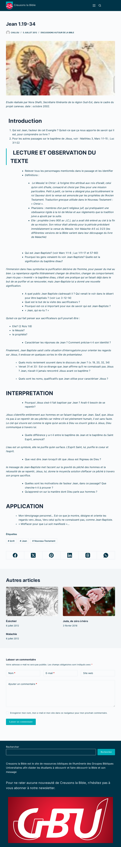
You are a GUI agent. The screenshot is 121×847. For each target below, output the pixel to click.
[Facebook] (15, 555)
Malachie (11, 634)
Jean (23, 541)
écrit (11, 541)
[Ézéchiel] (32, 601)
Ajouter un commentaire (22, 683)
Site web (88, 673)
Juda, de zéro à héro (75, 621)
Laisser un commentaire (21, 721)
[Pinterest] (51, 555)
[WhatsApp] (106, 555)
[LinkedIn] (70, 555)
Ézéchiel (11, 621)
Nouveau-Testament (43, 541)
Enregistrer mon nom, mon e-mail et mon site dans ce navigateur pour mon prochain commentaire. (58, 713)
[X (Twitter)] (33, 555)
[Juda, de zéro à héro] (89, 601)
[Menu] (94, 5)
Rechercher (12, 746)
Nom (11, 673)
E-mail (50, 673)
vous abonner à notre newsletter (30, 788)
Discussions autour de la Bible (57, 32)
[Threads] (88, 555)
